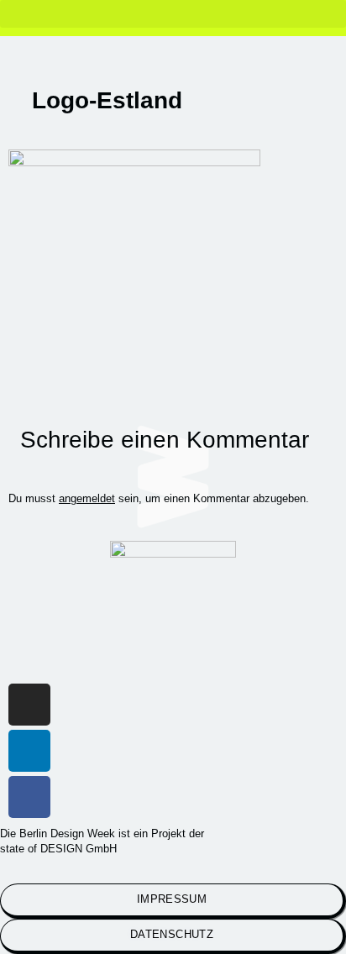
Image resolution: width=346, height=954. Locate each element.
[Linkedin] (29, 751)
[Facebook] (29, 797)
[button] (173, 14)
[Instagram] (29, 705)
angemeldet (87, 498)
